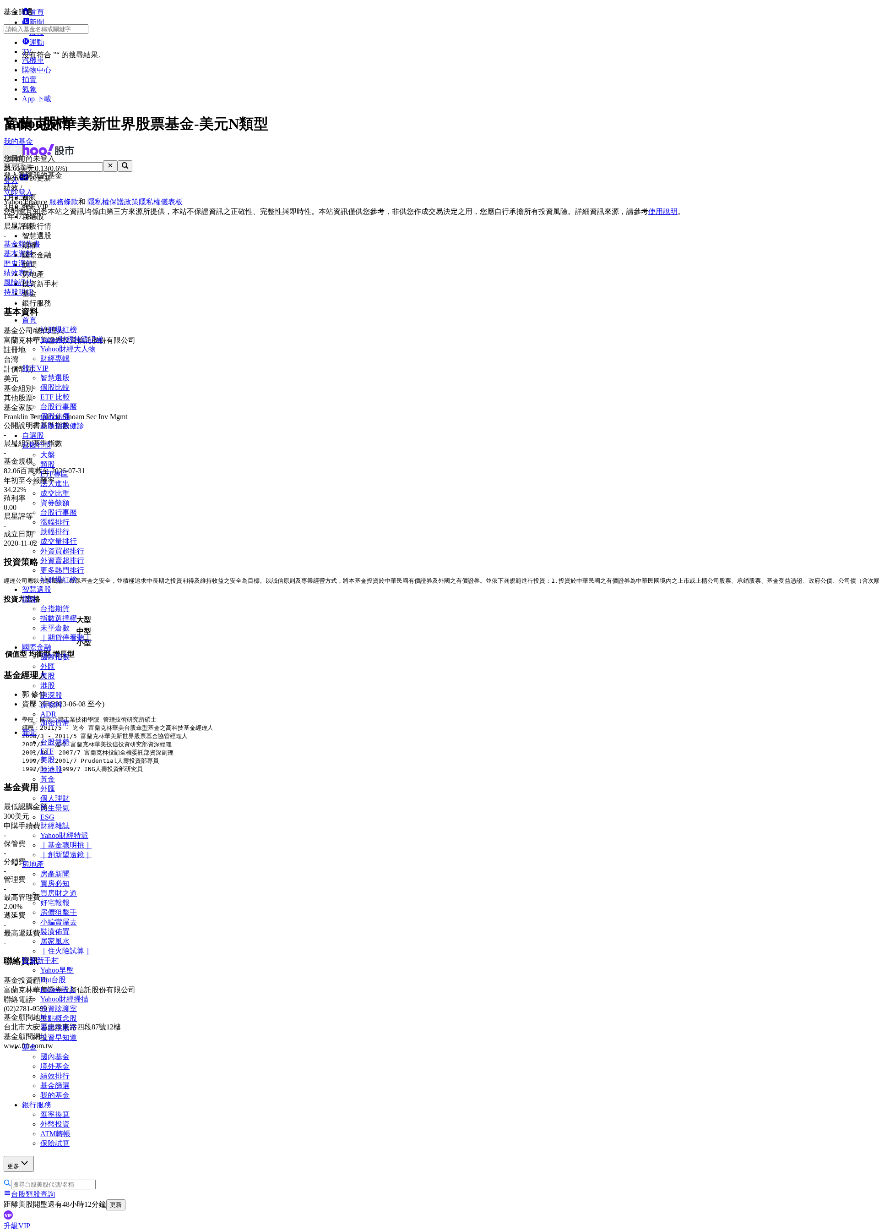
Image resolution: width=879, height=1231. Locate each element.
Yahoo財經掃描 (64, 999)
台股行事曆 (58, 406)
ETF (47, 751)
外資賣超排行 (62, 560)
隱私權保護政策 (113, 202)
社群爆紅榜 (58, 330)
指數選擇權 (58, 618)
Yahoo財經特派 (64, 835)
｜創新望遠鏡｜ (66, 855)
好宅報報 (55, 903)
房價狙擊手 (58, 912)
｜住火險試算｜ (66, 951)
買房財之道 (58, 893)
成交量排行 (58, 541)
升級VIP (17, 1226)
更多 (13, 1166)
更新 (116, 1204)
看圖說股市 (58, 1028)
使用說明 (663, 211)
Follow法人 (58, 989)
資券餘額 (55, 503)
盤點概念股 (58, 1018)
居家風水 (55, 941)
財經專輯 (55, 358)
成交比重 (55, 493)
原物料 (51, 705)
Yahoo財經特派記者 (71, 339)
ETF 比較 (55, 397)
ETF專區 (54, 474)
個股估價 (55, 416)
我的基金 (55, 1095)
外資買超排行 (62, 551)
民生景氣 (55, 808)
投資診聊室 (58, 1008)
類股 (47, 464)
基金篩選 (55, 1085)
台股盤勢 (55, 742)
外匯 (47, 666)
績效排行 (55, 1076)
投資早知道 (58, 1037)
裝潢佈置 (55, 932)
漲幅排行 (55, 522)
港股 (47, 685)
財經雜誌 (55, 826)
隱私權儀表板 (161, 202)
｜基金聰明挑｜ (66, 845)
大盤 (47, 455)
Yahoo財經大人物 (68, 349)
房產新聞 (55, 874)
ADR (48, 714)
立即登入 (18, 192)
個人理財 (55, 798)
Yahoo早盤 (57, 970)
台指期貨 (55, 609)
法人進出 (55, 483)
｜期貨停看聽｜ (66, 637)
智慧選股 (55, 378)
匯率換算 (55, 1114)
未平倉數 (55, 628)
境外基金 (55, 1066)
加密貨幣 (55, 723)
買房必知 (55, 883)
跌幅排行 (55, 532)
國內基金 (55, 1057)
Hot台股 (53, 980)
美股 (47, 676)
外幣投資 (55, 1124)
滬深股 (51, 695)
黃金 (47, 779)
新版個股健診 (62, 426)
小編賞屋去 (58, 922)
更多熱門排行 (62, 570)
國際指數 (55, 657)
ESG (47, 817)
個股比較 (55, 387)
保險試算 (55, 1143)
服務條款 (63, 202)
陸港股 (51, 769)
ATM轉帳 (55, 1134)
